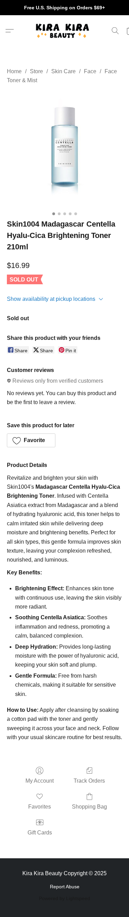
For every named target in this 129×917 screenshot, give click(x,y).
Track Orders (89, 781)
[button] (65, 30)
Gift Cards (40, 832)
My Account (39, 781)
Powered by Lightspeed (64, 898)
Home (14, 71)
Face (90, 71)
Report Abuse (64, 886)
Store (36, 71)
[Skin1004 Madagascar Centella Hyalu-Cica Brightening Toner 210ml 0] (64, 150)
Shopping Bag (89, 807)
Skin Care (63, 71)
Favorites (39, 807)
